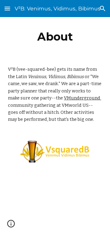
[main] (55, 36)
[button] (7, 8)
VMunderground (82, 98)
